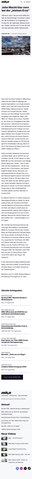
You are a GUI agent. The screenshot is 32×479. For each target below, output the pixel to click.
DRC (2, 302)
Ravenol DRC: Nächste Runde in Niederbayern (15, 408)
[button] (22, 2)
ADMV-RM (4, 33)
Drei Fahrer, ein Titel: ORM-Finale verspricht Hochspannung (14, 341)
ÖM (5, 345)
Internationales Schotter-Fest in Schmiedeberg (15, 417)
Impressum (4, 395)
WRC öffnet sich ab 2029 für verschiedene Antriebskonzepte (14, 313)
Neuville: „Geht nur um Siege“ (13, 354)
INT (2, 345)
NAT (9, 33)
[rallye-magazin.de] (5, 2)
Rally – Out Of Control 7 (15, 438)
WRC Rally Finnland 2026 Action (18, 443)
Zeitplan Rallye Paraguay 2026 (13, 367)
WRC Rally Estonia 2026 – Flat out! (19, 454)
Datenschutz (13, 395)
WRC (2, 317)
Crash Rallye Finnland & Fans (17, 449)
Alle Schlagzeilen (12, 377)
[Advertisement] (16, 78)
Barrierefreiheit (22, 395)
